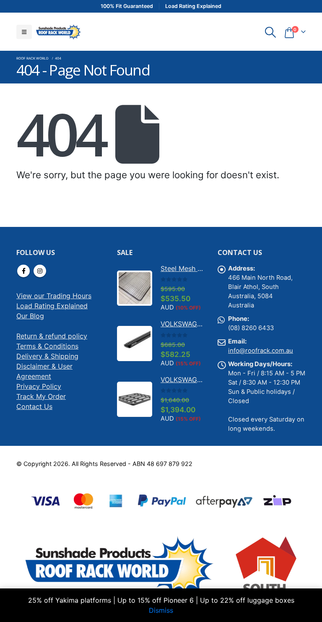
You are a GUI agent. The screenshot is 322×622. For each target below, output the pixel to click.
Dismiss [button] (161, 610)
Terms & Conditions (47, 346)
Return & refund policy (51, 336)
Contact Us (34, 406)
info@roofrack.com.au (260, 350)
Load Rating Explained (52, 306)
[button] (24, 32)
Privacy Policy (38, 386)
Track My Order (41, 396)
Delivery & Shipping (47, 356)
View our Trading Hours (53, 295)
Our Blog (30, 316)
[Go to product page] (134, 288)
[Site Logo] (58, 31)
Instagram (40, 271)
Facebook (23, 271)
